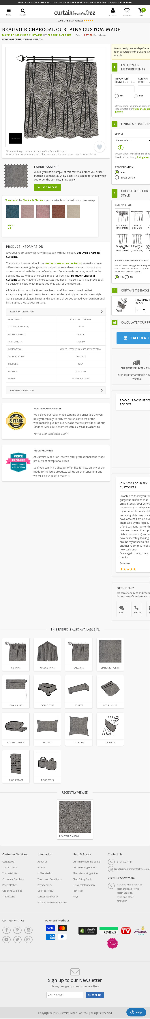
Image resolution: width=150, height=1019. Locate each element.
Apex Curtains (47, 668)
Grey (80, 363)
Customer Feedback (13, 879)
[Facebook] (6, 930)
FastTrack (78, 890)
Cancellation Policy (48, 896)
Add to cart (49, 187)
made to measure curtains (63, 263)
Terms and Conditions (50, 879)
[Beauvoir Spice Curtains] (58, 211)
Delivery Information (84, 885)
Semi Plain (80, 371)
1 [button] (10, 143)
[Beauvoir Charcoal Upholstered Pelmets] (78, 688)
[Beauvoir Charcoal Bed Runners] (110, 688)
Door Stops (47, 780)
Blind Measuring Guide (85, 873)
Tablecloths (47, 705)
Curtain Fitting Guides (84, 867)
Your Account (9, 867)
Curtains (16, 39)
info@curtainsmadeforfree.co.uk (132, 869)
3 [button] (19, 143)
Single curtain (128, 178)
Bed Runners (110, 705)
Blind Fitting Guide (82, 879)
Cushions (79, 742)
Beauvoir (11, 200)
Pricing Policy (9, 885)
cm (121, 96)
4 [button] (24, 143)
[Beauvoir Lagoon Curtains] (12, 211)
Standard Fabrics (110, 668)
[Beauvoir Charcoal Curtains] (15, 651)
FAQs (75, 896)
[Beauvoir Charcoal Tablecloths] (47, 688)
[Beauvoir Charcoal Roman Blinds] (15, 688)
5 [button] (28, 143)
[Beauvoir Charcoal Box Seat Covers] (15, 726)
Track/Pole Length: (124, 80)
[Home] (75, 14)
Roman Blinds (15, 705)
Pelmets (79, 705)
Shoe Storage (16, 780)
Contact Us (8, 861)
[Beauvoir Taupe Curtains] (73, 211)
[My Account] (113, 10)
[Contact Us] (28, 939)
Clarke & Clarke (60, 35)
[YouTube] (6, 939)
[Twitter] (17, 939)
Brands (41, 867)
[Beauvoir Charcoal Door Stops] (47, 763)
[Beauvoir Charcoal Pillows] (47, 726)
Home (5, 39)
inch (141, 96)
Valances (79, 668)
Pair (123, 172)
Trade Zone (8, 896)
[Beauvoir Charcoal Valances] (78, 651)
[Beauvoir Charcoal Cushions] (78, 726)
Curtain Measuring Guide (86, 861)
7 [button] (37, 143)
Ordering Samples (12, 890)
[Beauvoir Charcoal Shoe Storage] (15, 763)
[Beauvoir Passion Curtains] (43, 211)
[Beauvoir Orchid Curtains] (27, 211)
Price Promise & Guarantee (52, 902)
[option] (55, 97)
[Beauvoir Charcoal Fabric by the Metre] (110, 651)
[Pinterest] (17, 930)
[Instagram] (28, 930)
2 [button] (15, 143)
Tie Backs (110, 742)
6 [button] (33, 143)
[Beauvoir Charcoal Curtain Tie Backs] (110, 726)
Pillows (47, 742)
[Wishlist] (127, 10)
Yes (122, 277)
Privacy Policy (45, 885)
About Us (43, 861)
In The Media (45, 873)
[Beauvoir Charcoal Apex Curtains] (47, 651)
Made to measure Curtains (22, 35)
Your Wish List (10, 873)
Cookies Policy (45, 890)
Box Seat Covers (15, 742)
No (131, 277)
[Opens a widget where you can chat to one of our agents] (136, 1012)
